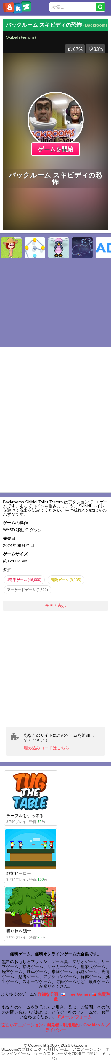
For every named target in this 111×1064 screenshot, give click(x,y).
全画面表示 (55, 605)
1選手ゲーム (24, 580)
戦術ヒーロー (18, 873)
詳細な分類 (48, 994)
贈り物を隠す (18, 931)
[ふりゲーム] (11, 247)
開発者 (53, 1024)
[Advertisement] (55, 668)
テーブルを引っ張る (25, 815)
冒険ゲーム (66, 580)
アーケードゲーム (27, 590)
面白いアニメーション (22, 1024)
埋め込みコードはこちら (46, 747)
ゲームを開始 (55, 149)
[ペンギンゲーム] (58, 247)
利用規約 (71, 1024)
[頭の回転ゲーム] (35, 247)
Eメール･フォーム (75, 1016)
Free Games (78, 994)
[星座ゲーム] (82, 247)
